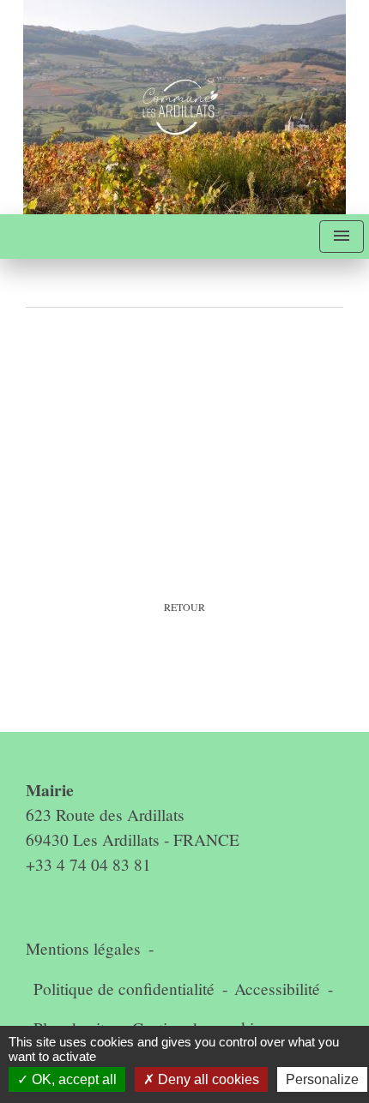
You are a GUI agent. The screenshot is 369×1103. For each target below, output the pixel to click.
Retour (184, 607)
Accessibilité (277, 988)
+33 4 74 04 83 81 (88, 864)
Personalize (322, 1079)
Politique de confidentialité (124, 988)
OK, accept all (72, 1079)
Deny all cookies (206, 1079)
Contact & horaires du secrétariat (154, 756)
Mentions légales (83, 948)
